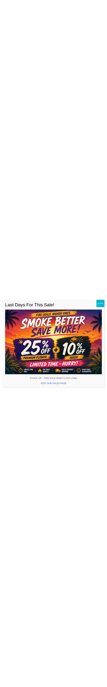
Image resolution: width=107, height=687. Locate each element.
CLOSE (98, 303)
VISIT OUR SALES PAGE (52, 382)
